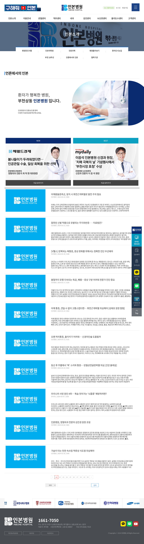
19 (84, 477)
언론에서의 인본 (72, 57)
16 (74, 477)
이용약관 (31, 533)
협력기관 (94, 57)
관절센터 (42, 18)
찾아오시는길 (117, 50)
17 (77, 477)
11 (56, 477)
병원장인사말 (27, 50)
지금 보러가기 (38, 183)
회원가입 (125, 8)
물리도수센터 (117, 18)
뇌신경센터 (102, 18)
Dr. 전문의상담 (109, 8)
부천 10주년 (49, 57)
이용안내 (27, 18)
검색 (94, 485)
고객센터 (132, 18)
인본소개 (12, 18)
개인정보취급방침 (13, 533)
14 (67, 477)
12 (60, 477)
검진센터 (87, 18)
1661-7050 (48, 520)
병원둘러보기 (94, 50)
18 (81, 477)
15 (70, 477)
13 (63, 477)
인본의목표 (49, 50)
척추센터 (57, 18)
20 (88, 477)
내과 (72, 18)
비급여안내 (50, 533)
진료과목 (72, 50)
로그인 (118, 8)
